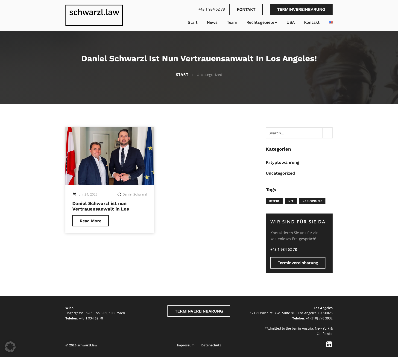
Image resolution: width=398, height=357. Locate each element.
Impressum (185, 345)
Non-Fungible (312, 201)
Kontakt (312, 22)
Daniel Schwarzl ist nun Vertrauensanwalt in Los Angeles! (100, 209)
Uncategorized (280, 173)
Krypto (274, 201)
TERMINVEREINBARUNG (301, 9)
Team (232, 22)
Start (193, 22)
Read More (90, 220)
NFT (290, 201)
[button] (10, 347)
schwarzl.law (87, 345)
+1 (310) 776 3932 (319, 318)
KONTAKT (246, 9)
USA (291, 22)
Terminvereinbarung (298, 262)
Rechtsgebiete (260, 22)
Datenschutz (211, 345)
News (212, 22)
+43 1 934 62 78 (211, 9)
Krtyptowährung (282, 162)
